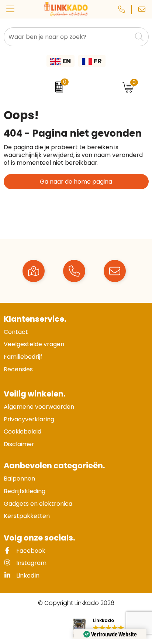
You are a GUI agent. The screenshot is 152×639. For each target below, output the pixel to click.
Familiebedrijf (23, 356)
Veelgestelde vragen (34, 344)
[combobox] (68, 36)
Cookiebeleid (22, 431)
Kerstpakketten (27, 516)
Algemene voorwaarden (39, 406)
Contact (16, 332)
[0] (57, 87)
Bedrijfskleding (24, 491)
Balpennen (19, 478)
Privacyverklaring (29, 419)
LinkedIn (27, 575)
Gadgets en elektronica (38, 503)
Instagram (30, 563)
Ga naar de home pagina (76, 181)
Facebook (30, 550)
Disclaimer (19, 444)
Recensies (18, 369)
